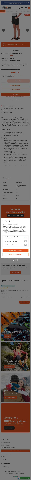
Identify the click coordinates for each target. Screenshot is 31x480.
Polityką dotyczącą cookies (9, 227)
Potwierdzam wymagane (15, 254)
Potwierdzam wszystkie (15, 250)
